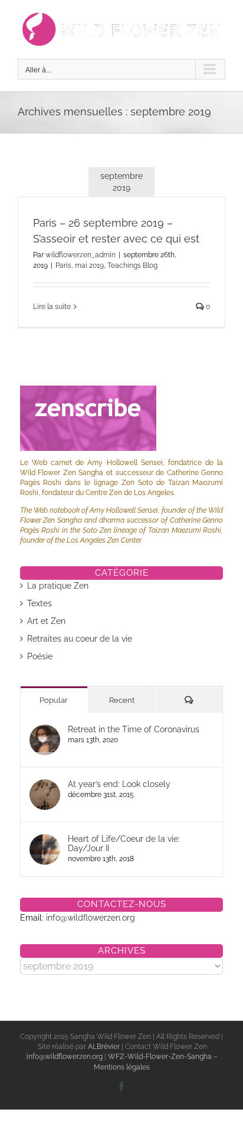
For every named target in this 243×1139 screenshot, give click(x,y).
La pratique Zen (57, 585)
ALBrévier (104, 1046)
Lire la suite (52, 307)
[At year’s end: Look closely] (44, 785)
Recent (121, 700)
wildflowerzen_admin (80, 255)
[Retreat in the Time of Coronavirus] (44, 730)
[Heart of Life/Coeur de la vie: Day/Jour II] (44, 840)
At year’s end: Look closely (119, 784)
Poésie (39, 656)
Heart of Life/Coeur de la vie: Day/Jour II (124, 843)
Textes (39, 603)
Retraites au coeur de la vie (79, 638)
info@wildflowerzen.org (90, 917)
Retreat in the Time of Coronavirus (133, 729)
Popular (54, 700)
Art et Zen (46, 621)
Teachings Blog (132, 265)
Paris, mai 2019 (79, 265)
